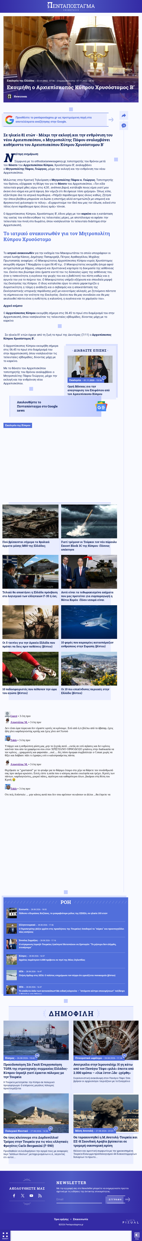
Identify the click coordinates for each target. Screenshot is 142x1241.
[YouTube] (31, 1195)
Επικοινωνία (80, 1219)
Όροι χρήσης (61, 1219)
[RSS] (40, 1195)
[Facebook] (14, 1195)
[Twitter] (22, 1195)
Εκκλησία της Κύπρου (17, 425)
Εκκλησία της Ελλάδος (20, 80)
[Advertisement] (59, 468)
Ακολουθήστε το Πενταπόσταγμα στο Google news (37, 406)
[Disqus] (59, 753)
